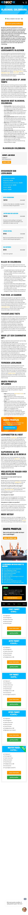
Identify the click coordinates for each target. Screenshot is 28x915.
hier (6, 592)
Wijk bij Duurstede (5, 71)
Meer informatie (14, 626)
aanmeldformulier (18, 392)
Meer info (6, 160)
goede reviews (11, 371)
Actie (9, 602)
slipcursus (17, 457)
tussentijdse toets (5, 305)
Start (4, 602)
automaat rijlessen (12, 596)
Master (24, 602)
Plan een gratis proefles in (14, 22)
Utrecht (21, 69)
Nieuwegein (16, 69)
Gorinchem (16, 71)
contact (24, 518)
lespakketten (14, 436)
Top (14, 602)
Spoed (19, 602)
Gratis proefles (14, 631)
